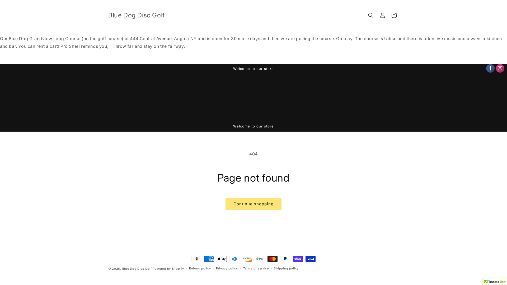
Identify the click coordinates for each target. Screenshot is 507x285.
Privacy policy (227, 268)
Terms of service (256, 268)
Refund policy (200, 268)
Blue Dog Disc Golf (137, 268)
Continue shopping (253, 203)
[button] (371, 15)
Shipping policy (286, 268)
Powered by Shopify (168, 268)
